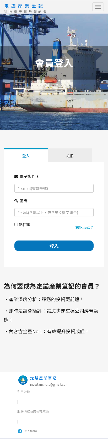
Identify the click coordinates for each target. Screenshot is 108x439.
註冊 (70, 155)
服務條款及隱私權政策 (33, 411)
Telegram (30, 430)
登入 (26, 155)
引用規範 (23, 391)
